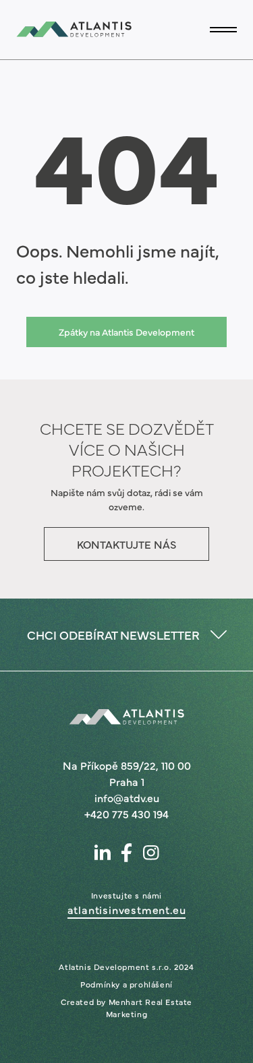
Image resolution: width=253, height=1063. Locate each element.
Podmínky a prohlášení (126, 984)
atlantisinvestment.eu (126, 909)
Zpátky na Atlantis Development (126, 331)
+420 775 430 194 (126, 813)
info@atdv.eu (126, 797)
